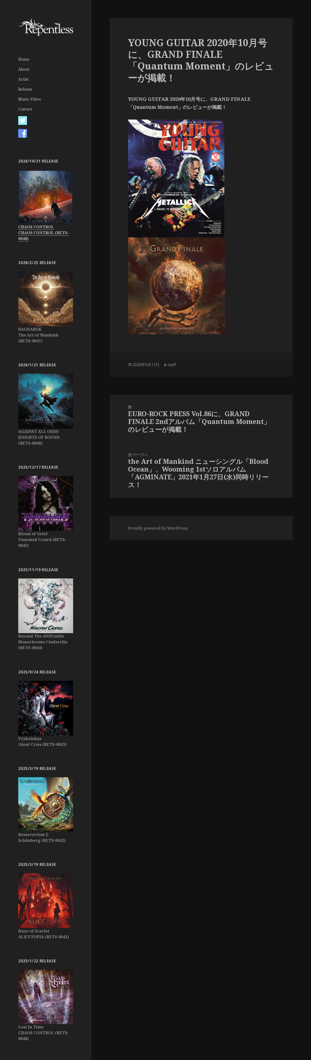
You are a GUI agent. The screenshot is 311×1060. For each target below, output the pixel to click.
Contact (25, 109)
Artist (23, 79)
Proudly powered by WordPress (158, 528)
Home (23, 59)
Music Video (29, 99)
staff (172, 364)
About (23, 69)
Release (25, 89)
